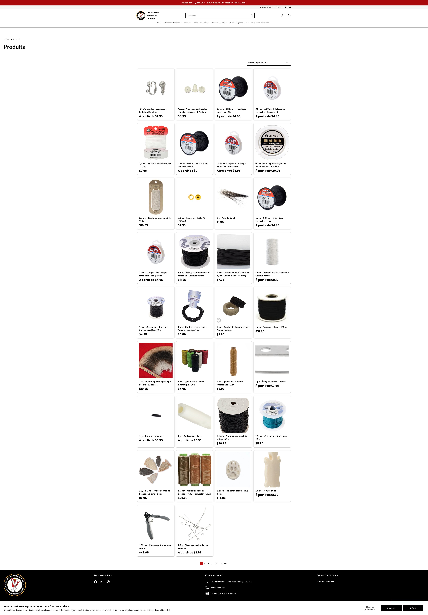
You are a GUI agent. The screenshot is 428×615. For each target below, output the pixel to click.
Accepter (391, 608)
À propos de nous (266, 7)
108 (216, 563)
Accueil (6, 39)
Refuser (413, 608)
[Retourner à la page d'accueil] (15, 595)
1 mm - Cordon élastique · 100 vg (271, 327)
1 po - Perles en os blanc (189, 436)
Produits (16, 39)
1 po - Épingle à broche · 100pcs (270, 381)
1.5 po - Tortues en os (265, 490)
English (288, 7)
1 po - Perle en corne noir (151, 436)
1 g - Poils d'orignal (226, 218)
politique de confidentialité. (158, 610)
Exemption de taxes (325, 581)
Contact (279, 7)
